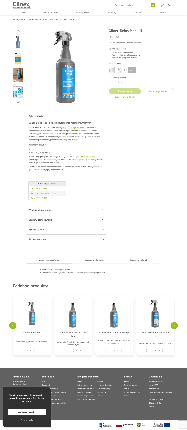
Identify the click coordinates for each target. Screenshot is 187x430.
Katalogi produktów (156, 381)
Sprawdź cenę (124, 91)
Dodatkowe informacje (94, 260)
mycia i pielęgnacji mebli (73, 127)
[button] (18, 42)
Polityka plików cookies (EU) (52, 399)
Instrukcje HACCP (155, 389)
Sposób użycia (36, 229)
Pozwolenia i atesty (156, 399)
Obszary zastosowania (40, 219)
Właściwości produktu (40, 210)
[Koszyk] (162, 5)
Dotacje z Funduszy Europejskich (54, 403)
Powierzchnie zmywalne (85, 389)
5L (122, 82)
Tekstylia (100, 381)
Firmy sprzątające (131, 385)
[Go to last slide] (12, 325)
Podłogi (79, 381)
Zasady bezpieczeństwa (49, 260)
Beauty (126, 389)
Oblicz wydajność (158, 91)
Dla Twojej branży (82, 13)
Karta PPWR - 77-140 (39, 198)
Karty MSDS (153, 385)
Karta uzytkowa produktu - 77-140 (43, 193)
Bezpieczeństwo (37, 239)
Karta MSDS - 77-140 (39, 188)
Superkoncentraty (103, 389)
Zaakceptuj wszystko (26, 412)
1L (112, 82)
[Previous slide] (18, 31)
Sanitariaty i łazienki (83, 392)
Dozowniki (100, 396)
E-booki (151, 406)
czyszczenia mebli (87, 156)
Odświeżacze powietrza (85, 396)
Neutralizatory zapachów (85, 399)
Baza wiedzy (111, 13)
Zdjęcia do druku (155, 403)
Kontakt (163, 13)
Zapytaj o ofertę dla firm (125, 97)
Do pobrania (137, 13)
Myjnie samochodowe (132, 392)
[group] (66, 66)
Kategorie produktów (51, 13)
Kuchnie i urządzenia (84, 385)
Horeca (127, 381)
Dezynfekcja (101, 392)
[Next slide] (18, 102)
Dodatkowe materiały (139, 260)
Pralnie (127, 396)
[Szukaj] (153, 5)
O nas (23, 13)
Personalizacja (27, 420)
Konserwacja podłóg (104, 385)
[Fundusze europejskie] (134, 425)
